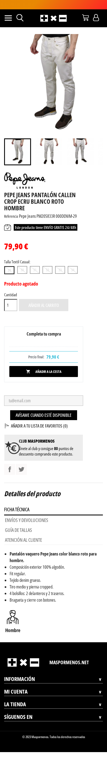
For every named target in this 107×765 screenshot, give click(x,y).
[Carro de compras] (85, 17)
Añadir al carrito (44, 305)
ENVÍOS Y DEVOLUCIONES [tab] (26, 520)
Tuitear (21, 469)
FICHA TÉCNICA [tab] (16, 509)
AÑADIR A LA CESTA (43, 371)
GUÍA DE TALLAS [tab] (18, 530)
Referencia (11, 216)
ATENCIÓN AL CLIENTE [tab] (23, 540)
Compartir (9, 469)
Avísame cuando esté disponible (44, 415)
